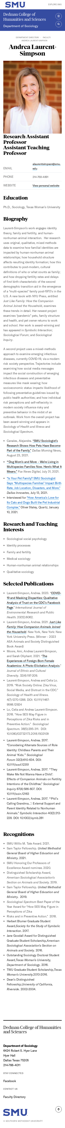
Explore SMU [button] (55, 4)
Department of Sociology (20, 26)
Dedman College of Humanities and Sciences (24, 17)
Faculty (47, 37)
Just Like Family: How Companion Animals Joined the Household (34, 627)
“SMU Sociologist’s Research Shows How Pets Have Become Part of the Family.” (33, 445)
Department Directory (27, 37)
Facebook (9, 1081)
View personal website (46, 185)
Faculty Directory (14, 1097)
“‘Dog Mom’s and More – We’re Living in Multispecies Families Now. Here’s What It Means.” (34, 466)
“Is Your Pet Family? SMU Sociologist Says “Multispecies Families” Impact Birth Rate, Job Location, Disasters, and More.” (34, 483)
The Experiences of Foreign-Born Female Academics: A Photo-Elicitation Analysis (33, 661)
